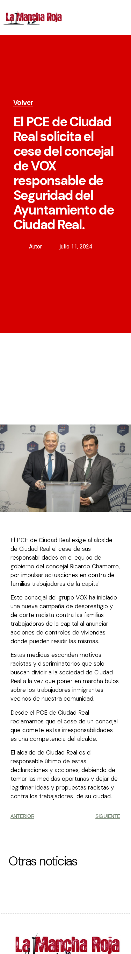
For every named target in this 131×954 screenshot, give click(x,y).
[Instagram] (101, 24)
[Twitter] (101, 10)
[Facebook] (85, 10)
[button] (122, 17)
